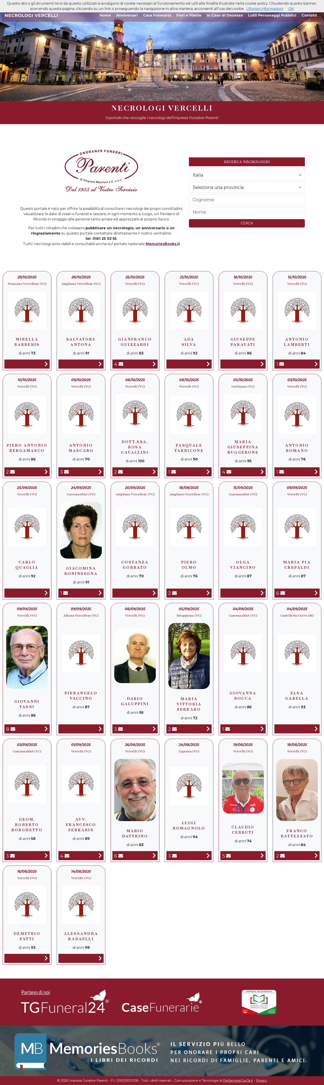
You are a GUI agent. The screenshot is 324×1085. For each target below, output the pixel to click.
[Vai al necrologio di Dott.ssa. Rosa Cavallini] (154, 472)
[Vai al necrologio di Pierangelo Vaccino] (100, 729)
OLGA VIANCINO (243, 564)
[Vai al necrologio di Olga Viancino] (262, 593)
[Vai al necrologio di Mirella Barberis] (46, 364)
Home (105, 15)
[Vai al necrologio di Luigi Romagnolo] (208, 855)
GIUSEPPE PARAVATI (243, 342)
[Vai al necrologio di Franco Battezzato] (316, 855)
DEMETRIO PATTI (27, 936)
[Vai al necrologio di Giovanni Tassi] (46, 729)
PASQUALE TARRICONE (189, 448)
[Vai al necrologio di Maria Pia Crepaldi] (316, 593)
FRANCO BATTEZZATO (297, 833)
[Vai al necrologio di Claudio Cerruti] (262, 855)
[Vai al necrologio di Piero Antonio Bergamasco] (46, 472)
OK (291, 9)
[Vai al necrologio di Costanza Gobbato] (154, 593)
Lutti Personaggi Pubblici (272, 15)
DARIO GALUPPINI (135, 701)
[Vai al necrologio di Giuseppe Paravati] (262, 364)
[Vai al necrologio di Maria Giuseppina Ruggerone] (262, 472)
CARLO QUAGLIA (26, 564)
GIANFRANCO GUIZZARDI (135, 342)
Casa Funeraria (157, 15)
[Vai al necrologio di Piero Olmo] (208, 593)
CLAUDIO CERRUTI (242, 829)
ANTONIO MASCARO (81, 448)
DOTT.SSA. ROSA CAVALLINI (135, 447)
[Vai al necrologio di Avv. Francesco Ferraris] (100, 855)
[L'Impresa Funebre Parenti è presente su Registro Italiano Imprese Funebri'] (259, 1002)
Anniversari (127, 15)
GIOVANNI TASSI (27, 704)
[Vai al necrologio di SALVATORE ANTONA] (100, 364)
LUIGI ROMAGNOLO (189, 825)
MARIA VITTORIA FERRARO (189, 704)
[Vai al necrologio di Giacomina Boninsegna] (100, 593)
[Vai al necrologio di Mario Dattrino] (154, 855)
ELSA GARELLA (297, 695)
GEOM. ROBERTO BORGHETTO (27, 825)
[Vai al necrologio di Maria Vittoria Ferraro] (208, 729)
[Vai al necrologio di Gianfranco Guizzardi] (154, 364)
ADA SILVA (189, 342)
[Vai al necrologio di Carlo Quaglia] (46, 593)
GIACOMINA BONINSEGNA (81, 571)
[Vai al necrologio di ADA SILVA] (208, 364)
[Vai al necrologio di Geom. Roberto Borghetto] (46, 855)
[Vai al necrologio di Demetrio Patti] (46, 958)
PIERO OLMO (189, 564)
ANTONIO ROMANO (297, 448)
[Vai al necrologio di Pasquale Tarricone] (208, 472)
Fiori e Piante (188, 15)
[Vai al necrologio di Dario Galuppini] (154, 729)
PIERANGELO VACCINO (81, 695)
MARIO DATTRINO (135, 833)
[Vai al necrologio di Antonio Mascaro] (100, 472)
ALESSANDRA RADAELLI (81, 936)
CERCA (247, 223)
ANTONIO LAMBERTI (297, 342)
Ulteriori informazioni (264, 9)
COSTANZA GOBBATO (135, 564)
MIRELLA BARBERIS (27, 342)
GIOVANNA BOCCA (243, 695)
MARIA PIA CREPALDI (297, 564)
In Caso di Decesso (225, 15)
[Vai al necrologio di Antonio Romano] (316, 472)
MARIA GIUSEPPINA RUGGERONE (243, 447)
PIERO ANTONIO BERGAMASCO (27, 448)
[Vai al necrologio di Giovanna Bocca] (262, 729)
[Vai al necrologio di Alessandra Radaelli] (100, 958)
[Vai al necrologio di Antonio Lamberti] (316, 364)
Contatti (309, 15)
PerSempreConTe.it (238, 1081)
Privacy (261, 1081)
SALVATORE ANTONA (81, 342)
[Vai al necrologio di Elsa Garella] (316, 729)
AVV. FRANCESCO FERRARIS (81, 825)
